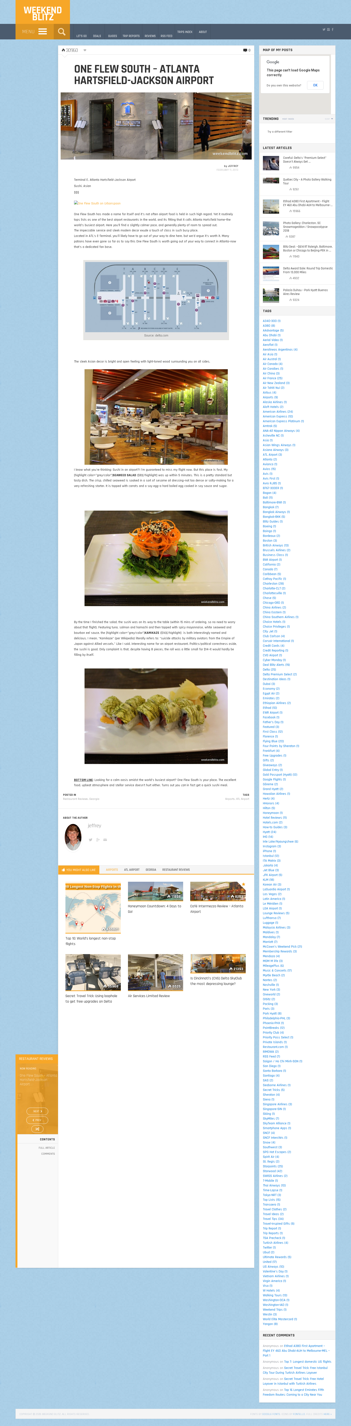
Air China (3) (271, 373)
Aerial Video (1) (273, 340)
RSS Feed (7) (271, 1056)
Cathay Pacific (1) (274, 579)
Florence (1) (270, 736)
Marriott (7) (270, 942)
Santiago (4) (271, 1076)
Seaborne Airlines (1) (277, 1085)
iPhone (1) (269, 851)
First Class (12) (273, 732)
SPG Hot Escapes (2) (277, 1152)
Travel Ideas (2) (273, 1214)
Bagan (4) (269, 493)
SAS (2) (268, 1080)
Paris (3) (268, 1009)
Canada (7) (270, 569)
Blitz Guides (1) (273, 521)
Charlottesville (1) (274, 593)
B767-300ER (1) (273, 488)
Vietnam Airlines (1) (276, 1276)
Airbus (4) (269, 392)
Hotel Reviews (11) (275, 818)
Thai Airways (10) (274, 1185)
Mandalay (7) (271, 937)
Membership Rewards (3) (280, 951)
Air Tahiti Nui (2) (273, 388)
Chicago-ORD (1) (273, 603)
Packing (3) (270, 1004)
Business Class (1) (275, 555)
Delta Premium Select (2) (280, 674)
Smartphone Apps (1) (277, 1128)
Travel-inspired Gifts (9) (278, 1224)
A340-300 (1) (272, 321)
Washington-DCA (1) (276, 1300)
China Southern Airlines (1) (280, 617)
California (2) (271, 564)
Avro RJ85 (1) (272, 483)
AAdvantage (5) (273, 330)
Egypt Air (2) (271, 693)
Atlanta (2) (270, 459)
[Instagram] (328, 29)
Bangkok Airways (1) (276, 512)
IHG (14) (268, 837)
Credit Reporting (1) (275, 650)
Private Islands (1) (275, 1042)
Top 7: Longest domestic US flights (307, 1362)
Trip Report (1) (272, 1228)
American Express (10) (278, 416)
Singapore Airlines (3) (277, 1104)
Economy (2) (271, 689)
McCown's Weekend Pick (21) (282, 947)
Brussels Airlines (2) (276, 550)
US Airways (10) (273, 1267)
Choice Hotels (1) (274, 622)
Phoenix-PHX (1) (273, 1023)
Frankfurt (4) (271, 751)
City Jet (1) (270, 631)
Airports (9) (270, 397)
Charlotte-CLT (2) (274, 588)
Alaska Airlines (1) (275, 402)
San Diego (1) (272, 1066)
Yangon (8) (270, 1324)
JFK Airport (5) (272, 875)
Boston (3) (270, 541)
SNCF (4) (269, 1133)
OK (315, 85)
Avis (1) (267, 474)
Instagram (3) (272, 846)
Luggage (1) (270, 923)
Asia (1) (268, 440)
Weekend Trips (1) (275, 1310)
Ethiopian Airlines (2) (277, 703)
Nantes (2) (270, 980)
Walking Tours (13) (275, 1295)
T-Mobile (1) (270, 1181)
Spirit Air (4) (271, 1157)
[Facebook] (332, 29)
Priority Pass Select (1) (278, 1037)
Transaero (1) (271, 1204)
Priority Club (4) (273, 1033)
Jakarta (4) (270, 865)
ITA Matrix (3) (272, 861)
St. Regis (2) (271, 1161)
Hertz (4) (269, 798)
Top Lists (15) (272, 1200)
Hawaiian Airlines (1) (276, 794)
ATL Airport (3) (272, 455)
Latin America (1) (274, 899)
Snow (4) (269, 1142)
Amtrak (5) (270, 426)
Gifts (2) (268, 760)
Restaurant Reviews (75, 799)
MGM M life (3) (273, 961)
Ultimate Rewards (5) (277, 1257)
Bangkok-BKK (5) (274, 517)
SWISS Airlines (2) (275, 1176)
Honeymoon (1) (273, 813)
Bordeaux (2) (271, 536)
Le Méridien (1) (272, 904)
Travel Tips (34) (273, 1219)
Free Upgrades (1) (274, 755)
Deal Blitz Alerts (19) (276, 665)
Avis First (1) (271, 478)
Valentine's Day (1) (275, 1271)
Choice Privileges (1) (276, 627)
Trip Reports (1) (273, 1233)
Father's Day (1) (273, 722)
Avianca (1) (270, 464)
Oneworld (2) (271, 994)
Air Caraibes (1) (273, 369)
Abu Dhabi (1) (272, 335)
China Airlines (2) (274, 607)
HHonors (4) (271, 803)
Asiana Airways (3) (275, 450)
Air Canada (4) (272, 364)
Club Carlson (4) (274, 636)
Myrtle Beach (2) (274, 975)
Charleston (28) (273, 584)
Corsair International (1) (278, 641)
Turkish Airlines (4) (275, 1243)
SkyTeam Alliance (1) (276, 1123)
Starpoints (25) (273, 1166)
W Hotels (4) (271, 1290)
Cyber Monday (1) (274, 660)
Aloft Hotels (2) (273, 407)
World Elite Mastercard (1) (280, 1319)
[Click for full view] (156, 126)
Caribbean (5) (272, 574)
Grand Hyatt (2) (273, 789)
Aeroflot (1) (270, 345)
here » (328, 1414)
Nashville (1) (271, 985)
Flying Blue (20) (273, 741)
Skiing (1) (269, 1114)
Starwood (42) (272, 1171)
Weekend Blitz (43, 14)
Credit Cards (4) (273, 646)
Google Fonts (271, 1414)
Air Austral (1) (272, 359)
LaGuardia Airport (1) (276, 889)
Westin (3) (270, 1314)
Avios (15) (269, 469)
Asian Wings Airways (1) (279, 445)
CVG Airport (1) (272, 655)
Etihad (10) (270, 708)
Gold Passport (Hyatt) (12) (280, 775)
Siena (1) (268, 1099)
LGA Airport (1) (272, 908)
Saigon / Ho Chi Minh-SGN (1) (282, 1061)
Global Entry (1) (273, 770)
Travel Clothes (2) (275, 1209)
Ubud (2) (268, 1252)
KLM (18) (268, 880)
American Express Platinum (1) (283, 421)
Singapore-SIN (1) (274, 1109)
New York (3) (271, 990)
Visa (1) (267, 1286)
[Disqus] (156, 1076)
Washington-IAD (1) (275, 1305)
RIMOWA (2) (271, 1052)
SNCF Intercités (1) (275, 1138)
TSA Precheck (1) (274, 1238)
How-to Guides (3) (275, 827)
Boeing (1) (269, 526)
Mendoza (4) (271, 956)
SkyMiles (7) (271, 1118)
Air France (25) (272, 378)
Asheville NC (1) (273, 435)
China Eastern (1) (274, 612)
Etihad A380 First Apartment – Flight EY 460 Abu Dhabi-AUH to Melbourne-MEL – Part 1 (296, 1351)
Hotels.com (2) (272, 822)
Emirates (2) (271, 698)
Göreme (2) (270, 784)
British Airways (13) (276, 545)
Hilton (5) (269, 808)
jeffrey (233, 166)
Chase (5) (269, 598)
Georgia (94, 799)
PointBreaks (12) (274, 1028)
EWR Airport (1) (272, 712)
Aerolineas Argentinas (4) (280, 349)
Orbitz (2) (269, 999)
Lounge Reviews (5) (276, 913)
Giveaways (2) (272, 765)
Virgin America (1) (274, 1281)
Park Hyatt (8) (272, 1013)
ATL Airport (242, 799)
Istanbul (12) (271, 856)
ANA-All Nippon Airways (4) (281, 431)
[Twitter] (324, 29)
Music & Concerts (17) (277, 970)
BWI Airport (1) (272, 560)
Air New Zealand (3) (276, 383)
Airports (230, 799)
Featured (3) (271, 727)
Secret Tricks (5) (274, 1090)
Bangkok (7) (271, 507)
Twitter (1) (269, 1247)
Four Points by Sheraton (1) (281, 746)
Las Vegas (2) (272, 894)
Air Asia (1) (270, 354)
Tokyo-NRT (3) (272, 1195)
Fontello (299, 1414)
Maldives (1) (271, 932)
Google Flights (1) (274, 779)
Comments (48, 1154)
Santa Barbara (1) (274, 1071)
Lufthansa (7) (272, 918)
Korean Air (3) (272, 884)
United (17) (270, 1262)
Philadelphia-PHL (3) (276, 1018)
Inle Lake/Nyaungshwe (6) (280, 841)
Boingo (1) (269, 531)
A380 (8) (269, 326)
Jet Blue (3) (271, 870)
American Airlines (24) (278, 412)
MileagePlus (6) (273, 966)
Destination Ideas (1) (276, 679)
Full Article (47, 1148)
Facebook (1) (271, 717)
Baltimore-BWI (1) (274, 502)
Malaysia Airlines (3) (276, 927)
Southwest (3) (272, 1147)
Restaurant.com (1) (275, 1047)
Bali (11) (268, 498)
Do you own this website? (284, 85)
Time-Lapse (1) (272, 1190)
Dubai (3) (269, 684)
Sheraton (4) (271, 1095)
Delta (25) (269, 670)
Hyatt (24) (269, 832)
